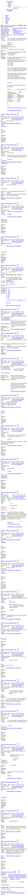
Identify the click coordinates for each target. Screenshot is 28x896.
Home (6, 22)
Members (7, 18)
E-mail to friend (4, 32)
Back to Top (5, 884)
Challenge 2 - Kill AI (15, 879)
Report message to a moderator (14, 110)
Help (6, 16)
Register (7, 19)
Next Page (15, 872)
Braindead (3, 126)
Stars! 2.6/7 (7, 25)
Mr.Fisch (3, 277)
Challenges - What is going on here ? (18, 877)
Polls (8, 29)
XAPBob (3, 633)
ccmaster (3, 40)
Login (6, 21)
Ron (2, 503)
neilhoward (3, 243)
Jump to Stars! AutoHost (9, 10)
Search (7, 15)
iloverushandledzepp (6, 319)
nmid (2, 184)
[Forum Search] (20, 6)
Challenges (14, 25)
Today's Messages (4, 28)
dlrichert (3, 602)
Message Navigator (5, 30)
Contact (4, 889)
